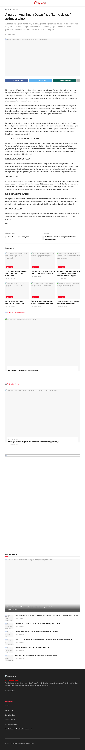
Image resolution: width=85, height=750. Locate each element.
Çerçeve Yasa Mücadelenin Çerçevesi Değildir (23, 370)
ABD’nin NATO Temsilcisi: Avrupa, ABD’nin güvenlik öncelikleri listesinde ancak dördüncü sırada (46, 616)
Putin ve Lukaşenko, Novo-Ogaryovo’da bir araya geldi (32, 647)
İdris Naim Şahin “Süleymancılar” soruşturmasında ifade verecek (36, 655)
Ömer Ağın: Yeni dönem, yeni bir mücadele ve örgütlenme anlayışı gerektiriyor (33, 442)
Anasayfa (8, 9)
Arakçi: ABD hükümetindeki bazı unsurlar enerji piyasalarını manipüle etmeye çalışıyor (68, 273)
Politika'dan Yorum (14, 368)
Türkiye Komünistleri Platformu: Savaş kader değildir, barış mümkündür (16, 273)
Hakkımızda (9, 710)
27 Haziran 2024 (10, 34)
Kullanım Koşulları (11, 724)
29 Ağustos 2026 (10, 278)
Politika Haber (14, 743)
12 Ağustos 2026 (13, 444)
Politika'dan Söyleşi (14, 439)
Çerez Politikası (10, 715)
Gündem (15, 9)
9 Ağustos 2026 (13, 373)
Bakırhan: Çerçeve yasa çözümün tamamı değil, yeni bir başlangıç (36, 631)
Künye (7, 706)
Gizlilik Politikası (10, 720)
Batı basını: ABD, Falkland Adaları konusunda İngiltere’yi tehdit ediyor (37, 623)
